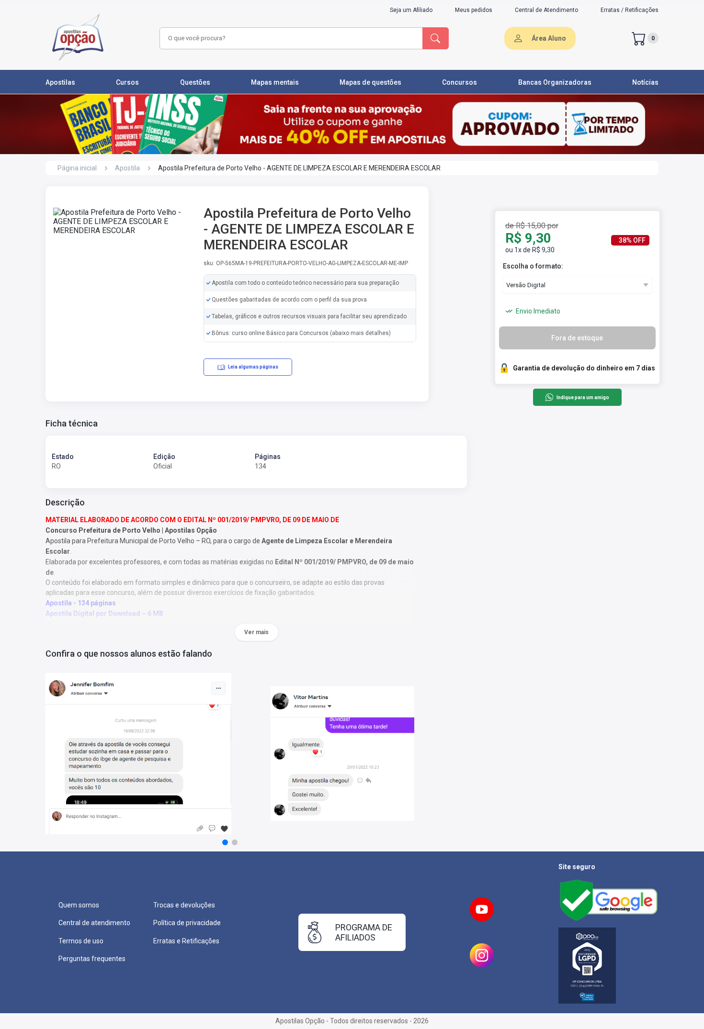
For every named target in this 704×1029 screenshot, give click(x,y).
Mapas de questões (370, 82)
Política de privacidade (187, 923)
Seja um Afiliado (411, 10)
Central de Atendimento (546, 10)
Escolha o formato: (533, 266)
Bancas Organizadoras (554, 82)
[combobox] (290, 38)
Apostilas (60, 82)
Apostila (127, 168)
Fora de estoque (577, 338)
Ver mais (256, 632)
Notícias (645, 82)
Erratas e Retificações (186, 941)
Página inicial (77, 168)
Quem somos (78, 905)
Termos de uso (80, 941)
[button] (225, 842)
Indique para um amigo (582, 397)
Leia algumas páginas (253, 366)
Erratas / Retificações (630, 10)
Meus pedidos (473, 10)
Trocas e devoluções (184, 905)
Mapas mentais (275, 82)
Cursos (127, 82)
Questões (195, 82)
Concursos (459, 82)
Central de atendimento (94, 923)
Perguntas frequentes (91, 958)
